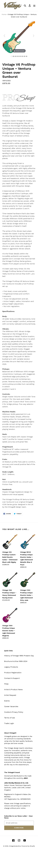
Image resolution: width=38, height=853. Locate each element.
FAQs (6, 684)
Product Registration (12, 673)
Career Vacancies (11, 706)
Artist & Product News (13, 690)
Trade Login (9, 723)
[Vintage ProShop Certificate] (26, 56)
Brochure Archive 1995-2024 (15, 661)
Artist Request (10, 695)
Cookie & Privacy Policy (13, 712)
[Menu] (34, 5)
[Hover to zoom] (19, 37)
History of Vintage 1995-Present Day (19, 656)
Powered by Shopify (28, 846)
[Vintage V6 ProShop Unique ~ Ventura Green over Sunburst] (11, 56)
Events (7, 701)
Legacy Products (11, 667)
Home (4, 14)
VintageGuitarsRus (15, 846)
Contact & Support (12, 678)
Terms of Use (9, 718)
